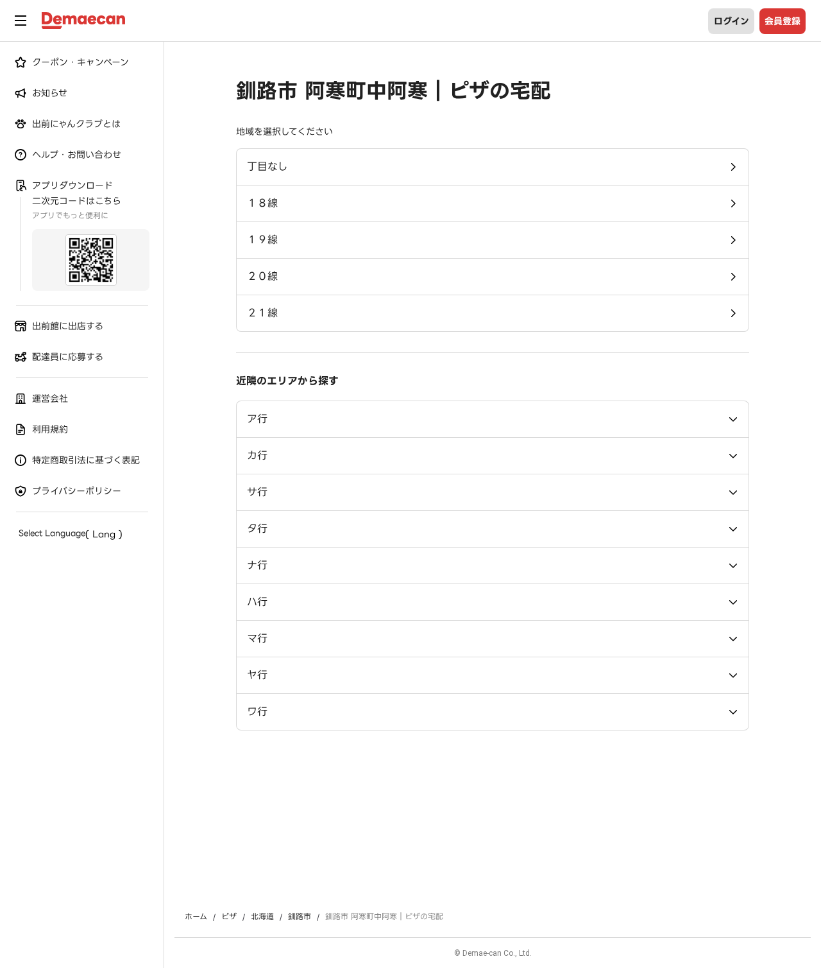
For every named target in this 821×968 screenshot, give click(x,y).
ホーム (196, 916)
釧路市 (299, 916)
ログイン (731, 21)
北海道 (262, 916)
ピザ (229, 916)
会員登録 (782, 21)
